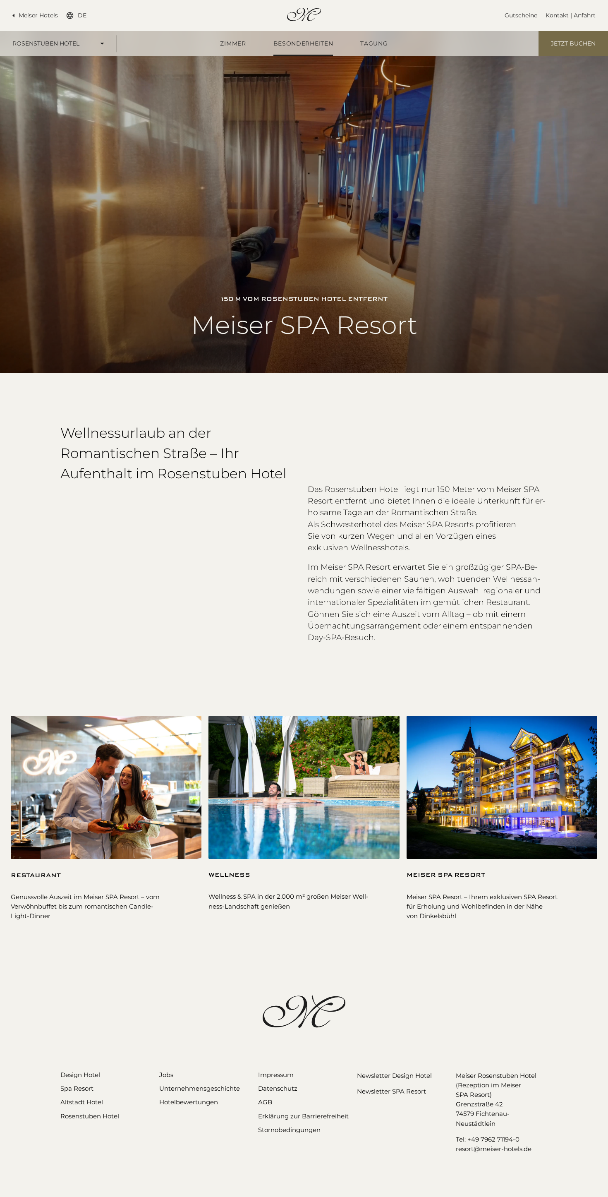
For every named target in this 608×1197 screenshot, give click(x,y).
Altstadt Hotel (81, 1102)
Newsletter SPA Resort (391, 1091)
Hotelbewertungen (188, 1102)
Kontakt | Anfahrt (571, 15)
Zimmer (233, 43)
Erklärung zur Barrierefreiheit (303, 1116)
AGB (265, 1102)
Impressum (276, 1075)
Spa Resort (76, 1088)
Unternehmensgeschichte (199, 1088)
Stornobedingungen (289, 1130)
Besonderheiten (303, 43)
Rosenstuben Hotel (45, 43)
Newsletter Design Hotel (394, 1075)
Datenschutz (277, 1088)
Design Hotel (80, 1075)
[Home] (304, 14)
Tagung (374, 43)
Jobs (166, 1075)
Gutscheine (521, 15)
